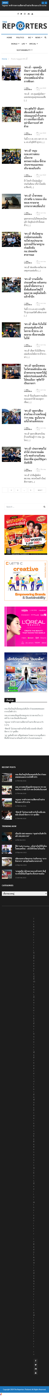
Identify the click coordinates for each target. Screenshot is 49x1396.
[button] (43, 3)
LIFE (23, 41)
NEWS (37, 35)
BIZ (29, 35)
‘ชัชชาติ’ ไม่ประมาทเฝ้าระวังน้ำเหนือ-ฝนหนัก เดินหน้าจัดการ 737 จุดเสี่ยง (23, 727)
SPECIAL (32, 41)
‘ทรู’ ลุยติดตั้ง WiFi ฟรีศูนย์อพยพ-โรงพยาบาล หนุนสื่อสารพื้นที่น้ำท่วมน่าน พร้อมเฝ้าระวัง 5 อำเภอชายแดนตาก (24, 734)
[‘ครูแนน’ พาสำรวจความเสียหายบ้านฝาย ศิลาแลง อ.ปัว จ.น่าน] (7, 800)
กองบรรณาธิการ (28, 86)
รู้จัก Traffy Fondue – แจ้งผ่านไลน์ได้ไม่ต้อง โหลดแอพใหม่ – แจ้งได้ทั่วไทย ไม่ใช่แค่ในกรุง (31, 846)
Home (9, 35)
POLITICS (20, 35)
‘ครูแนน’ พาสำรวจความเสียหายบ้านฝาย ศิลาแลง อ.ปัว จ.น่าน (24, 5)
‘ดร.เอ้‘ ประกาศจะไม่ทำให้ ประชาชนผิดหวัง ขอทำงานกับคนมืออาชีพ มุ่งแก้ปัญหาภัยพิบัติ (35, 453)
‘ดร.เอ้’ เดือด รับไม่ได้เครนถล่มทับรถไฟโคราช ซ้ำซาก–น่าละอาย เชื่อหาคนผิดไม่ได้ (35, 328)
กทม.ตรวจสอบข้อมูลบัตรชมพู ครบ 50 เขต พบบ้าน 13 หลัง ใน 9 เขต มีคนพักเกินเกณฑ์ (23, 714)
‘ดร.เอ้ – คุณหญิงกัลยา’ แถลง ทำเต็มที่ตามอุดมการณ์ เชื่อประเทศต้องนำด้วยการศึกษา (35, 71)
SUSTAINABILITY (24, 47)
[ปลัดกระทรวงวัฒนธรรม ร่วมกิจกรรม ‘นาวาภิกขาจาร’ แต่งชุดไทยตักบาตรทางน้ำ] (7, 859)
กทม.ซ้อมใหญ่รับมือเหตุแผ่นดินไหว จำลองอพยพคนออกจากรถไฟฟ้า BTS (24, 707)
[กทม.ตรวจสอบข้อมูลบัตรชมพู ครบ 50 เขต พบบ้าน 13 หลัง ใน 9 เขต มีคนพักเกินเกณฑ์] (7, 788)
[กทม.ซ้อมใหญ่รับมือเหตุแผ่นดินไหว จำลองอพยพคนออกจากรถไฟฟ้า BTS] (7, 775)
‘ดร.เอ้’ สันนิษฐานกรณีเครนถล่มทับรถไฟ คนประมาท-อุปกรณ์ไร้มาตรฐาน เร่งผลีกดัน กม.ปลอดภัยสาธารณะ (34, 241)
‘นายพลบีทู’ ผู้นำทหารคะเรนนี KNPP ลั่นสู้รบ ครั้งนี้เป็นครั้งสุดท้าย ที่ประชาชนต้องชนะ (30, 871)
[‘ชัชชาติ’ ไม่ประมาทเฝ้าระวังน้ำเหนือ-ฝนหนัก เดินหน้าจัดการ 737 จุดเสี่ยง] (7, 813)
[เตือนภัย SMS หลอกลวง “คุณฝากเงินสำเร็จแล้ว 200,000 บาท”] (7, 834)
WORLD (14, 41)
